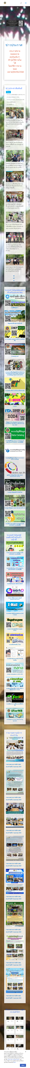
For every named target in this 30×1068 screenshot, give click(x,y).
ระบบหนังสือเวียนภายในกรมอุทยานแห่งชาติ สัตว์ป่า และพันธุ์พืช (14, 568)
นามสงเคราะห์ (14, 356)
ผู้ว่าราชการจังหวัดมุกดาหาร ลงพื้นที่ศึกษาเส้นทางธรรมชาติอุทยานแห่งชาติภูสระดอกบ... (14, 226)
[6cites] (15, 365)
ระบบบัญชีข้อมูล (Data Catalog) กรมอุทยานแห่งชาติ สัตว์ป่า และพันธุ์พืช (15, 441)
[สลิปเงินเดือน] (15, 638)
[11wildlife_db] (15, 485)
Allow (22, 1065)
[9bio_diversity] (15, 501)
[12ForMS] (15, 697)
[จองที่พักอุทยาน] (15, 300)
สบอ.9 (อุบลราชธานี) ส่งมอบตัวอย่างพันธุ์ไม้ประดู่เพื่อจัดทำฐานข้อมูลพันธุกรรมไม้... (14, 269)
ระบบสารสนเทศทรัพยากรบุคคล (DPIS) (14, 629)
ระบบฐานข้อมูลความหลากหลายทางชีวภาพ (15, 508)
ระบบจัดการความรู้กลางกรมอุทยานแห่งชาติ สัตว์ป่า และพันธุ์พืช (15, 524)
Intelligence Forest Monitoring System (15, 720)
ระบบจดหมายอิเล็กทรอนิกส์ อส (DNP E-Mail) (15, 614)
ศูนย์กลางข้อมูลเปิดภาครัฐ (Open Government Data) (15, 475)
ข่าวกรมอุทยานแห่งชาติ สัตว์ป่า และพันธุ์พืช (15, 339)
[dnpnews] (15, 332)
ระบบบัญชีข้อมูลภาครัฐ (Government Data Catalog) (15, 458)
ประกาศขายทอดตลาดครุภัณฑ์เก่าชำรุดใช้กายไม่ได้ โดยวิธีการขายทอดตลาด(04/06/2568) (14, 61)
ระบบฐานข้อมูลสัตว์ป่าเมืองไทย (14, 492)
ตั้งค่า (14, 1062)
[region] (15, 23)
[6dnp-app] (15, 668)
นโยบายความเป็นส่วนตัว (13, 1059)
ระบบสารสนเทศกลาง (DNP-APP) (15, 674)
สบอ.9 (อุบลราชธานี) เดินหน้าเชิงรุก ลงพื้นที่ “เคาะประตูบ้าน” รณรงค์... (14, 144)
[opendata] (15, 468)
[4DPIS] (15, 622)
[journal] (15, 399)
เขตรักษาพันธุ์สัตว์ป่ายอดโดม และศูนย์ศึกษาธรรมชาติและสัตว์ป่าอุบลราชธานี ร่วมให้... (14, 165)
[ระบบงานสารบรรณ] (15, 546)
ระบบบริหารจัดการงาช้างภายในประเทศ (14, 390)
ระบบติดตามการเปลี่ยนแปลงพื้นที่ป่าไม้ (14, 704)
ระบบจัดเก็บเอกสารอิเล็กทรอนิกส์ (15, 583)
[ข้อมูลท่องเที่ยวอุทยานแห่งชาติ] (15, 316)
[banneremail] (15, 607)
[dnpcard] (15, 652)
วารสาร (15, 406)
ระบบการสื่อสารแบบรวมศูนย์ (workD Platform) (15, 598)
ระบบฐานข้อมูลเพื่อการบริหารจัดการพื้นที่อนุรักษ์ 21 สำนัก (14, 689)
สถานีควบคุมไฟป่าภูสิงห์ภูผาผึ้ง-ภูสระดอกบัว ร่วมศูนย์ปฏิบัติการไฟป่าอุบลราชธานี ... (14, 206)
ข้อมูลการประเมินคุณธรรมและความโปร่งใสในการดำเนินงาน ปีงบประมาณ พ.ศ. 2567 (15, 423)
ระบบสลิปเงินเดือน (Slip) (15, 644)
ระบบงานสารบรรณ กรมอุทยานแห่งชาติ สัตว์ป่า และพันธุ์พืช (14, 553)
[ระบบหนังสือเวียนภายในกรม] (15, 562)
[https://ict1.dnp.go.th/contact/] (15, 349)
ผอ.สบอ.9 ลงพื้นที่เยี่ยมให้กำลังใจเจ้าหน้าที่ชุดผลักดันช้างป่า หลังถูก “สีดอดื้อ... (14, 186)
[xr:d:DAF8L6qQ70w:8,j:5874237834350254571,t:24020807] (15, 415)
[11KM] (15, 516)
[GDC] (15, 450)
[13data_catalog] (15, 433)
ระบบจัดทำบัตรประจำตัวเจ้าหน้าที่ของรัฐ (15, 659)
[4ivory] (15, 383)
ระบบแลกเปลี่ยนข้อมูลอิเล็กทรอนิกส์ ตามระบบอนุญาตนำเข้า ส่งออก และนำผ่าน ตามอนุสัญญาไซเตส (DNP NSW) (14, 373)
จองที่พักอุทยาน (14, 307)
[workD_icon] (15, 591)
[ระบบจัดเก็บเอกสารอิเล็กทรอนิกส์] (15, 577)
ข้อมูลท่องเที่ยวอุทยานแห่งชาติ (15, 323)
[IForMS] (15, 713)
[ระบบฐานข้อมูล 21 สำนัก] (15, 682)
